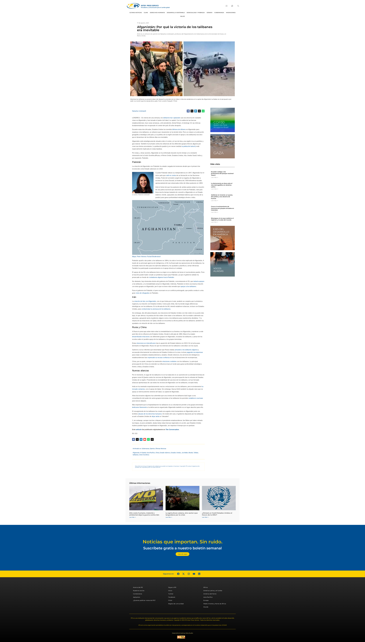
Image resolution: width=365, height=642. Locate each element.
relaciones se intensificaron (146, 343)
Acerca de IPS (138, 587)
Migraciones (230, 12)
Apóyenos (136, 597)
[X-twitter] (183, 574)
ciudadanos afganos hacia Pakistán (161, 277)
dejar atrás (155, 416)
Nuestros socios (138, 590)
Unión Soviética (144, 455)
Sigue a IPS (172, 587)
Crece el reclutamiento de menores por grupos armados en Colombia (222, 208)
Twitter (170, 594)
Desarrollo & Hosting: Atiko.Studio (182, 633)
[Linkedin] (199, 574)
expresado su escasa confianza (159, 357)
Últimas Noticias (135, 12)
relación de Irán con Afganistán (145, 301)
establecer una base (196, 398)
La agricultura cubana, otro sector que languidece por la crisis (182, 514)
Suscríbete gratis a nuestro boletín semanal (182, 548)
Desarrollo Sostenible (176, 12)
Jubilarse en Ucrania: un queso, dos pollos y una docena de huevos (222, 196)
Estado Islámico (165, 453)
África (205, 587)
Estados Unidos (176, 453)
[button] (238, 5)
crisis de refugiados (142, 293)
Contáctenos (137, 594)
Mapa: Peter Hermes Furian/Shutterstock (146, 256)
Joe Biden (185, 453)
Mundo (191, 453)
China (157, 453)
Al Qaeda (143, 453)
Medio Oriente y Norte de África (214, 604)
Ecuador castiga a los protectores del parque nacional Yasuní (222, 173)
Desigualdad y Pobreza (196, 12)
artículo (139, 429)
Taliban (196, 453)
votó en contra (171, 175)
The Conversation (172, 429)
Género (209, 12)
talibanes (135, 455)
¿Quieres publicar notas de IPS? (144, 600)
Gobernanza (219, 12)
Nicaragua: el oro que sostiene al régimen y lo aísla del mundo (222, 219)
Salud (182, 16)
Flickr (170, 600)
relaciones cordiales (169, 361)
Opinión (152, 448)
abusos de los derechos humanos (150, 414)
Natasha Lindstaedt (139, 111)
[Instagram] (188, 574)
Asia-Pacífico (151, 453)
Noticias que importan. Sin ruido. (182, 542)
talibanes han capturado (171, 118)
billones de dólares (179, 129)
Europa (205, 600)
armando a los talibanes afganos (186, 350)
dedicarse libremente (139, 407)
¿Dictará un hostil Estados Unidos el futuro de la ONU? (217, 514)
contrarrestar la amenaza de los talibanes (156, 309)
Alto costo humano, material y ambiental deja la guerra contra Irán (144, 514)
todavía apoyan (199, 281)
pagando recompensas (195, 352)
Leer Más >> (214, 177)
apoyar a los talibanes (188, 286)
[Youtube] (194, 574)
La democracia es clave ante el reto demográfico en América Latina (221, 185)
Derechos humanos (157, 12)
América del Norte (209, 594)
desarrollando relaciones (141, 336)
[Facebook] (178, 574)
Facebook (171, 597)
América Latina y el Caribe (212, 590)
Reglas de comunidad (176, 604)
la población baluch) (189, 146)
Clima (146, 12)
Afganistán (136, 453)
